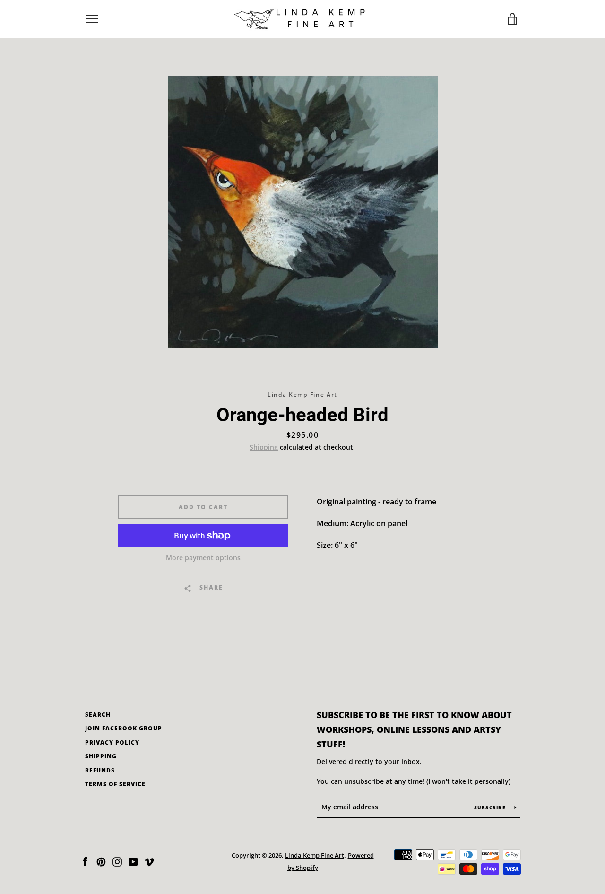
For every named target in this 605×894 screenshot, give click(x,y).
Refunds (100, 770)
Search (98, 715)
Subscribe (491, 807)
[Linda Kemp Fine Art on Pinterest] (101, 861)
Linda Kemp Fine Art (314, 855)
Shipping (264, 447)
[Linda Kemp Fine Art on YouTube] (133, 861)
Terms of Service (115, 784)
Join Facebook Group (123, 728)
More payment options (203, 557)
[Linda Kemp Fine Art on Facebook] (85, 861)
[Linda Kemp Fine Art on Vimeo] (149, 861)
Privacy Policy (112, 742)
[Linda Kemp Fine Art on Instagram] (117, 861)
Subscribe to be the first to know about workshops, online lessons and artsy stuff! (414, 729)
